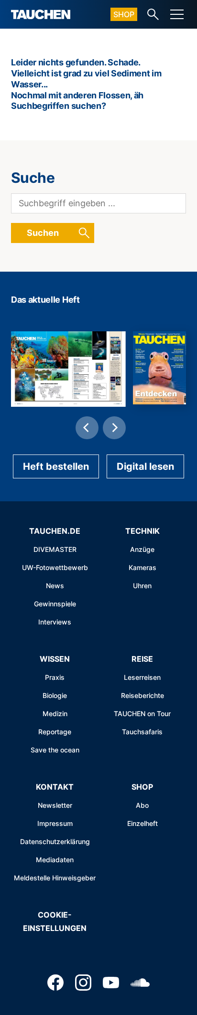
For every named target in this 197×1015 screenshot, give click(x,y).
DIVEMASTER (55, 549)
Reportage (54, 732)
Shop (123, 14)
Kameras (142, 567)
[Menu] (177, 14)
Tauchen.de (54, 531)
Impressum (55, 823)
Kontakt (55, 787)
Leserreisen (142, 677)
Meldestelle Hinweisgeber (55, 878)
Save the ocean (55, 750)
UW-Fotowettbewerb (55, 567)
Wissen (55, 659)
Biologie (55, 695)
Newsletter (55, 805)
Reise (142, 659)
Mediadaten (55, 860)
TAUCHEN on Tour (142, 713)
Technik (142, 531)
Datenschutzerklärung (55, 841)
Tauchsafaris (142, 732)
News (55, 586)
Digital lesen (145, 466)
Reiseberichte (142, 695)
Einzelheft (142, 823)
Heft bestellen (56, 466)
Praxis (55, 677)
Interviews (54, 622)
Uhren (142, 586)
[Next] (114, 427)
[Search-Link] (153, 14)
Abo (142, 805)
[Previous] (87, 427)
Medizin (55, 713)
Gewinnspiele (55, 604)
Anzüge (142, 549)
